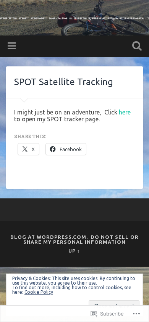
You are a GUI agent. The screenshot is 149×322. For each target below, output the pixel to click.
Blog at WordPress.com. (49, 237)
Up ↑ (74, 250)
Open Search (136, 46)
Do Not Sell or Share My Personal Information (81, 239)
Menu (13, 46)
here (125, 112)
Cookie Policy (38, 292)
